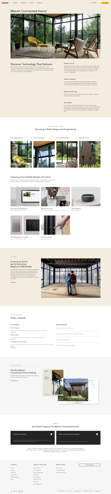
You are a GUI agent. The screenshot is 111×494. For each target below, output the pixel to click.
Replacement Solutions (61, 472)
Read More (13, 332)
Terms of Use (69, 491)
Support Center (36, 468)
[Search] (90, 3)
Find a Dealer (59, 468)
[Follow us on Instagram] (14, 491)
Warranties (35, 481)
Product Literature (37, 477)
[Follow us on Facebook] (12, 491)
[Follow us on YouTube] (19, 491)
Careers (12, 468)
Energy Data (36, 474)
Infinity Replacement (15, 477)
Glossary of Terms (37, 479)
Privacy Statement (61, 491)
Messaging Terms (77, 491)
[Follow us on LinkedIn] (22, 491)
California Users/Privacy (88, 491)
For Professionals (37, 470)
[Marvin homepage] (6, 3)
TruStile (12, 479)
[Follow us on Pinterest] (17, 491)
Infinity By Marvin (14, 474)
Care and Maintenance (38, 484)
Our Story (13, 470)
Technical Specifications (38, 472)
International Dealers (60, 470)
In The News (13, 472)
